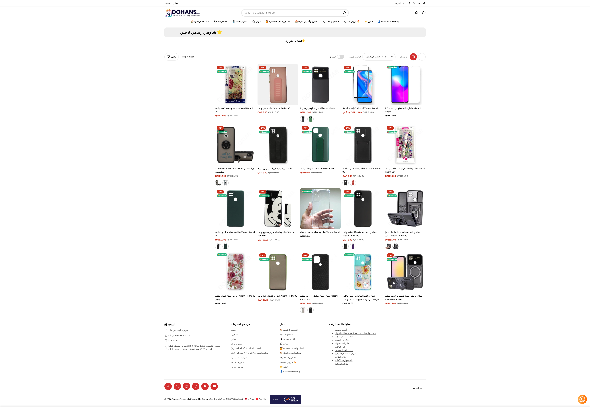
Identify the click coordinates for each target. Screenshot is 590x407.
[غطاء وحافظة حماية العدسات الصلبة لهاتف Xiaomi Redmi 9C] (405, 272)
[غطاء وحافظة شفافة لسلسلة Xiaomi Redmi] (320, 208)
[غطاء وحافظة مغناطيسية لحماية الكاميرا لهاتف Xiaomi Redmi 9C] (405, 208)
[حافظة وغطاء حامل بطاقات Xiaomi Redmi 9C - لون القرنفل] (353, 183)
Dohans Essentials (181, 399)
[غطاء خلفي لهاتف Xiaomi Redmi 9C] (278, 84)
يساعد (167, 3)
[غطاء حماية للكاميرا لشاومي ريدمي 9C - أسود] (303, 119)
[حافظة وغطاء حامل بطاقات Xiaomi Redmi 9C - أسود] (345, 183)
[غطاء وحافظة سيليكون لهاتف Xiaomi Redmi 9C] (235, 208)
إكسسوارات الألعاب (343, 360)
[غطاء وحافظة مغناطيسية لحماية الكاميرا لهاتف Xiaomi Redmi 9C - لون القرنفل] (388, 246)
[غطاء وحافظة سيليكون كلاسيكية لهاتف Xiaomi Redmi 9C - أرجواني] (353, 246)
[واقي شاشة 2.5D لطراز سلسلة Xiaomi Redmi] (405, 84)
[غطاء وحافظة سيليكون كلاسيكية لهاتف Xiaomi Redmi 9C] (362, 208)
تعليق (175, 3)
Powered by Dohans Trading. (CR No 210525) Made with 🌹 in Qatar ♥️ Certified (228, 399)
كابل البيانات (340, 347)
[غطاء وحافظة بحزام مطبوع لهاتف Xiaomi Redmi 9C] (278, 208)
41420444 (173, 341)
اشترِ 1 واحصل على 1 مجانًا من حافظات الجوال (355, 333)
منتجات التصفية (342, 364)
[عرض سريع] (251, 71)
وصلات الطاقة (341, 357)
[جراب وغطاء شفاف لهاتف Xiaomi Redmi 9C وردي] (235, 272)
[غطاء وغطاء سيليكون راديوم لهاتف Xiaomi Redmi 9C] (320, 272)
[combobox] (295, 13)
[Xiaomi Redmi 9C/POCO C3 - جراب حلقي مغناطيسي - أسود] (218, 183)
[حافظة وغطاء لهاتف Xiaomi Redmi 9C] (320, 145)
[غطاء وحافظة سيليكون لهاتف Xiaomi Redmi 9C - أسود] (218, 246)
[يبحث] (344, 13)
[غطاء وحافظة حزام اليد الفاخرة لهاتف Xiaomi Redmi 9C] (405, 145)
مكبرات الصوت (342, 340)
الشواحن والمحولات (344, 337)
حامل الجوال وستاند (344, 350)
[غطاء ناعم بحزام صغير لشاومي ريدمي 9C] (278, 145)
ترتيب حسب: (355, 57)
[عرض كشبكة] (413, 57)
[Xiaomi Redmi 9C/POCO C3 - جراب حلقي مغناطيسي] (235, 145)
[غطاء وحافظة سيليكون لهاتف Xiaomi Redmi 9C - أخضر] (225, 246)
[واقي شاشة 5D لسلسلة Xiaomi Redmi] (362, 84)
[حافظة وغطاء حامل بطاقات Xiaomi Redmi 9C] (362, 145)
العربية (398, 3)
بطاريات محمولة (342, 343)
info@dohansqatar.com (179, 335)
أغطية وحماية (341, 330)
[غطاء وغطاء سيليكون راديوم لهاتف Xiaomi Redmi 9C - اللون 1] (303, 310)
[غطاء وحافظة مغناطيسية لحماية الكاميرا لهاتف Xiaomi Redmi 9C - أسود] (395, 246)
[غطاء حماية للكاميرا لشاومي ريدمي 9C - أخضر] (310, 119)
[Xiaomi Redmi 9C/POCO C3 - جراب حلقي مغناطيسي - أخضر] (225, 183)
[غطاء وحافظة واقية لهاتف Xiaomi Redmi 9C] (278, 272)
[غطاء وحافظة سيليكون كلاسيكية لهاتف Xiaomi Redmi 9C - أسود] (345, 246)
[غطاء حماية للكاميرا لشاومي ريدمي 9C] (320, 84)
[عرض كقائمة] (422, 57)
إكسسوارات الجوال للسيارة (347, 353)
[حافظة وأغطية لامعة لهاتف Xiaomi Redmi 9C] (235, 84)
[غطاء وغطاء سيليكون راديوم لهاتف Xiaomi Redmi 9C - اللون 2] (310, 310)
